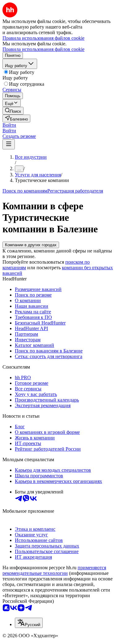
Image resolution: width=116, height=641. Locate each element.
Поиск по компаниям (24, 190)
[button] (9, 125)
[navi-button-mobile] (8, 144)
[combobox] (29, 623)
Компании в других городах (31, 245)
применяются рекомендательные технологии (54, 570)
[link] (13, 111)
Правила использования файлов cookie (43, 49)
